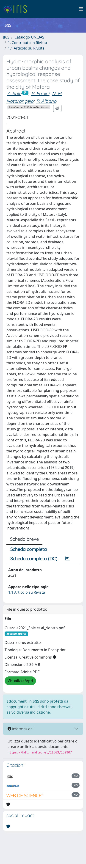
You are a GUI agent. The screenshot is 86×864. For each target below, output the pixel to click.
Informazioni (22, 728)
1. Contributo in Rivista (27, 42)
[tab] (67, 558)
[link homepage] (17, 9)
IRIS (6, 37)
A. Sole (14, 93)
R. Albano (46, 101)
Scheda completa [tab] (28, 549)
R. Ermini (40, 93)
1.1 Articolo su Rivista (26, 48)
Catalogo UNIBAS (29, 37)
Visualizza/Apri (20, 680)
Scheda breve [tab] (24, 539)
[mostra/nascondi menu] (81, 9)
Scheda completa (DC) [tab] (33, 558)
